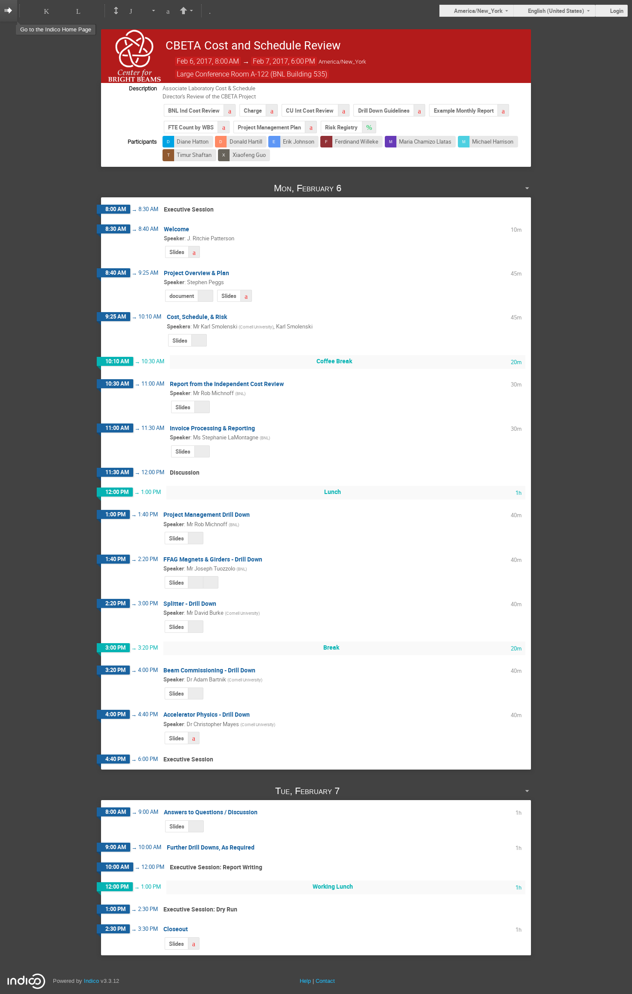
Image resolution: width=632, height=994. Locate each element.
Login (616, 11)
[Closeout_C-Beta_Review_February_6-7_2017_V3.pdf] (193, 943)
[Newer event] (78, 10)
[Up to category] (62, 10)
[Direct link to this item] (353, 188)
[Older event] (46, 10)
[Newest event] (93, 10)
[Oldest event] (30, 10)
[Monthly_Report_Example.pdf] (503, 110)
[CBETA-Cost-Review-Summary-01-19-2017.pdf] (229, 110)
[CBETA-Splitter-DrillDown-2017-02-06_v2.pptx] (195, 626)
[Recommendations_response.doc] (205, 296)
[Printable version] (115, 10)
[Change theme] (187, 10)
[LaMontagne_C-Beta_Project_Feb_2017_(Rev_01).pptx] (202, 451)
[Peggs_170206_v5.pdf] (246, 296)
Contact (325, 981)
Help (305, 981)
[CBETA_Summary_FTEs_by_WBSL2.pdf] (223, 127)
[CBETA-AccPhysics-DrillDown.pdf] (193, 738)
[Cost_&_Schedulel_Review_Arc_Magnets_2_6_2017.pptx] (195, 582)
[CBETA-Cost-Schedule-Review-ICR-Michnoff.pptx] (202, 407)
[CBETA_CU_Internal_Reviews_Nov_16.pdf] (344, 110)
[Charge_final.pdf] (271, 110)
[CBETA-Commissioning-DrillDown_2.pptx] (195, 693)
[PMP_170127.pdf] (310, 127)
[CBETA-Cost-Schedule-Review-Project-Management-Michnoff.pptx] (195, 538)
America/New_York (478, 11)
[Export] (149, 10)
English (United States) (556, 11)
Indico (91, 981)
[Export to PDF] (168, 10)
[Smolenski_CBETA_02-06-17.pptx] (199, 340)
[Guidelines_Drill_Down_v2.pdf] (419, 110)
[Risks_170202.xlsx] (369, 127)
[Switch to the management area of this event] (209, 10)
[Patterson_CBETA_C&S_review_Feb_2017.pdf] (194, 252)
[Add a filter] (130, 10)
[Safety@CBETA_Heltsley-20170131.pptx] (196, 826)
